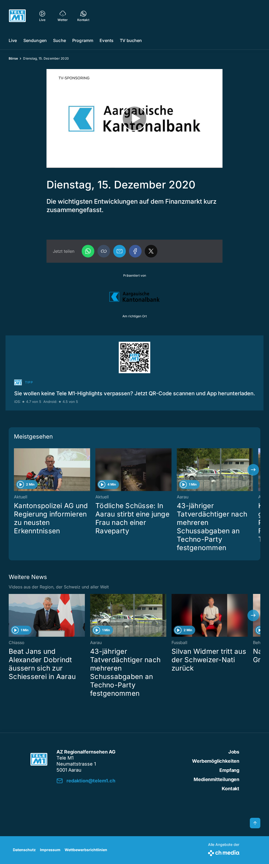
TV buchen (131, 40)
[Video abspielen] (134, 118)
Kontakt (230, 788)
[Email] (119, 251)
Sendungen (35, 40)
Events (106, 40)
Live (13, 40)
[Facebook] (135, 251)
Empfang (229, 770)
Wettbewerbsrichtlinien (86, 849)
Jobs (233, 752)
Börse (13, 58)
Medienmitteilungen (216, 779)
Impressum (50, 849)
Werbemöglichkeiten (215, 761)
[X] (151, 251)
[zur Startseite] (17, 15)
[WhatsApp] (88, 251)
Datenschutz (24, 849)
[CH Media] (223, 852)
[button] (103, 251)
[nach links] (16, 470)
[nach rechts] (253, 470)
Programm (82, 40)
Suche (59, 40)
